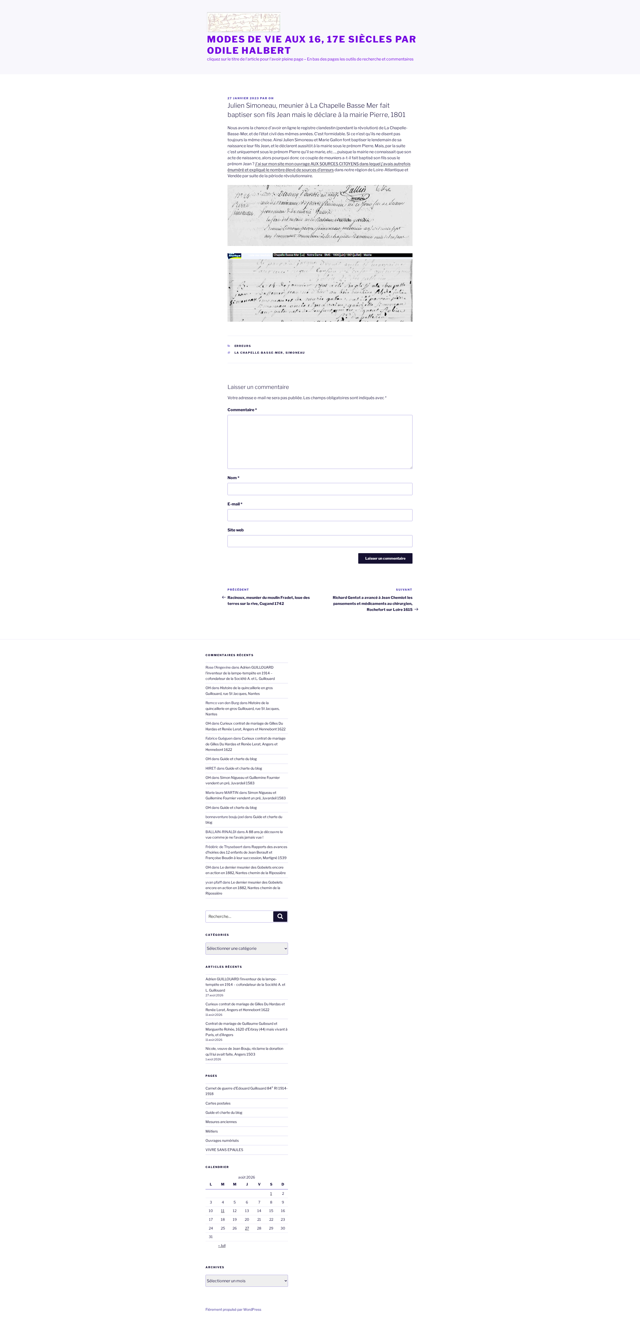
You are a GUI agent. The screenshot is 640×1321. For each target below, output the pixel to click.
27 (247, 1228)
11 (222, 1211)
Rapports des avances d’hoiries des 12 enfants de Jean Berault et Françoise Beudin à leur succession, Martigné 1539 (246, 852)
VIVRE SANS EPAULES (224, 1150)
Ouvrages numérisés (222, 1140)
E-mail (235, 504)
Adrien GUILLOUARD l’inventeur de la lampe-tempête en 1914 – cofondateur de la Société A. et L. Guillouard (240, 673)
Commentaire (242, 409)
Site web (236, 530)
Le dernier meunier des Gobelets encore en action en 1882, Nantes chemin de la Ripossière (244, 888)
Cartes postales (218, 1103)
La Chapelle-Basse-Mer (258, 352)
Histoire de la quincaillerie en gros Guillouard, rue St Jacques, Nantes (243, 708)
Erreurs (243, 346)
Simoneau (295, 352)
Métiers (212, 1131)
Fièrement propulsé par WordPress (233, 1309)
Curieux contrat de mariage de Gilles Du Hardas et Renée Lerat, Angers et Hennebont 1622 (246, 744)
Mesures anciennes (221, 1122)
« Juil (222, 1245)
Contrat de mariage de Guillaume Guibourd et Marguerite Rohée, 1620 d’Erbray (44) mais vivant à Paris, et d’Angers (247, 1029)
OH (271, 98)
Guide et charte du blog (238, 759)
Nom (234, 477)
